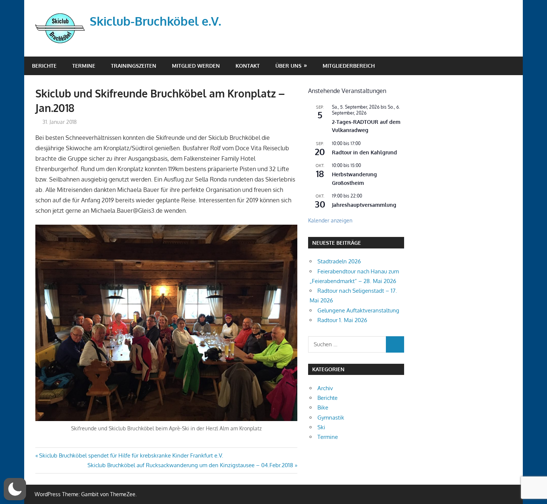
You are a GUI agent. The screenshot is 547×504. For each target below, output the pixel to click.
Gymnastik (330, 417)
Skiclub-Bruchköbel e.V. (155, 21)
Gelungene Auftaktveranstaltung (358, 310)
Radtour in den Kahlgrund (364, 152)
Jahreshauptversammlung (364, 205)
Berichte (44, 65)
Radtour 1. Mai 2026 (342, 320)
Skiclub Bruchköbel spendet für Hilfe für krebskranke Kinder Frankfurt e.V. (131, 455)
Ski (321, 427)
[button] (15, 489)
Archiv (325, 388)
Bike (322, 407)
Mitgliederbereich (349, 65)
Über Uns (288, 65)
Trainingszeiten (133, 65)
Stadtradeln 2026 (339, 261)
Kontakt (248, 65)
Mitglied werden (196, 65)
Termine (83, 65)
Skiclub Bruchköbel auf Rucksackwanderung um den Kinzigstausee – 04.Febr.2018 (190, 465)
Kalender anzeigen (330, 220)
